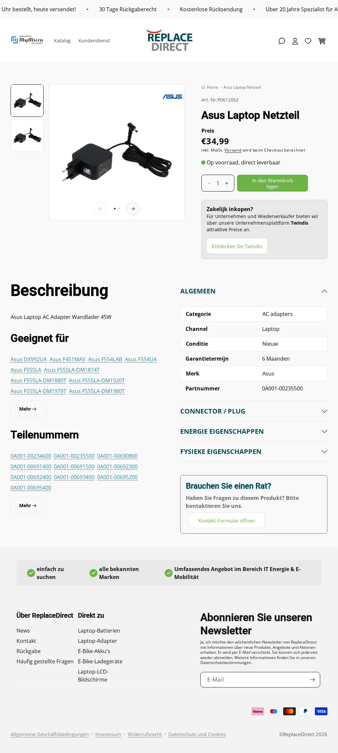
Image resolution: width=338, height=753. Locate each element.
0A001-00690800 (117, 456)
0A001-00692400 (31, 477)
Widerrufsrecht (145, 734)
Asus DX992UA (29, 359)
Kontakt (26, 640)
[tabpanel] (253, 407)
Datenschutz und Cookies (197, 734)
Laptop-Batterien (99, 630)
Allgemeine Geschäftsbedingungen (50, 734)
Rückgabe (29, 651)
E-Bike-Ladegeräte (100, 661)
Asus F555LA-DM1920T (97, 380)
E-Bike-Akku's (94, 651)
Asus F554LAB (105, 359)
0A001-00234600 (31, 456)
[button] (281, 41)
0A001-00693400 (74, 477)
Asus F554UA (141, 359)
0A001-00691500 (74, 466)
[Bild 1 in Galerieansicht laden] (27, 100)
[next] (133, 208)
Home (212, 87)
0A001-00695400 (31, 487)
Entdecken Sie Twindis (237, 246)
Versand (232, 150)
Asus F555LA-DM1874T (72, 370)
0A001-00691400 (31, 466)
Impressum (108, 734)
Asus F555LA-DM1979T (38, 391)
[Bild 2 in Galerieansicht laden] (27, 136)
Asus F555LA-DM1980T (97, 391)
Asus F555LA (26, 370)
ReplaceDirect (298, 734)
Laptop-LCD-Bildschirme (93, 675)
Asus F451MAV (67, 359)
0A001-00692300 (117, 466)
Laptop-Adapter (97, 640)
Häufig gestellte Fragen (45, 661)
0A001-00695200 (117, 477)
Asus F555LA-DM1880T (38, 380)
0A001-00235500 (74, 456)
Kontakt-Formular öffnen (226, 520)
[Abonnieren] (312, 679)
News (23, 630)
